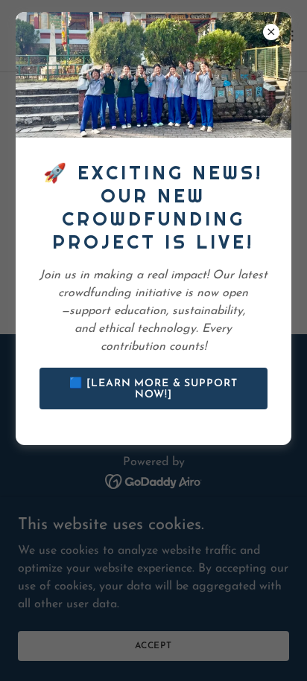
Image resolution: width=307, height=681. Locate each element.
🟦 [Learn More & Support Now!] (153, 389)
